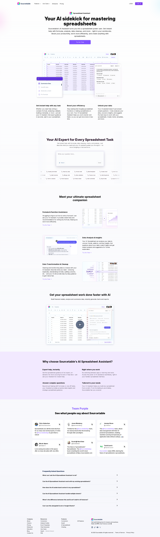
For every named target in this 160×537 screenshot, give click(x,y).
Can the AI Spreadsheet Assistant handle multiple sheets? (61, 493)
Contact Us (30, 533)
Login (130, 3)
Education (29, 529)
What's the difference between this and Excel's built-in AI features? (65, 500)
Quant (47, 531)
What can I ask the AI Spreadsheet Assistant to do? (59, 475)
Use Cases (46, 3)
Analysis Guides (45, 523)
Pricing (62, 3)
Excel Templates (45, 525)
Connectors (44, 521)
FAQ (42, 533)
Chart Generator (45, 527)
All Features (80, 521)
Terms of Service (120, 532)
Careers (29, 523)
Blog (28, 531)
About (28, 521)
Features (36, 3)
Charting (63, 527)
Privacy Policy (130, 532)
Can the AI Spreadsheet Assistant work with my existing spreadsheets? (66, 481)
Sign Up (138, 3)
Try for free (46, 225)
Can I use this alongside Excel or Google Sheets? (58, 506)
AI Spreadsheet (65, 525)
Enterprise (55, 3)
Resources (44, 519)
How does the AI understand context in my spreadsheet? (61, 487)
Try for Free (80, 42)
